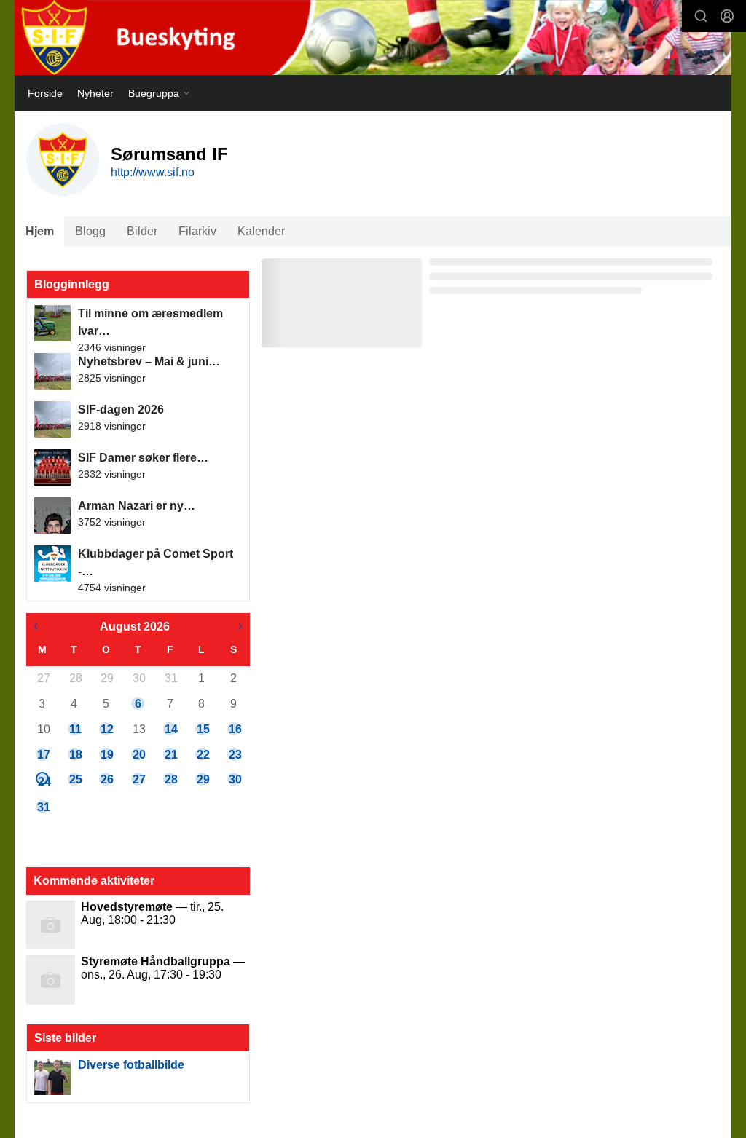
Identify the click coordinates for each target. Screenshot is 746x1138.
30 (138, 678)
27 (43, 678)
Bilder (142, 231)
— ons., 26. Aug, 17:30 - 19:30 (163, 968)
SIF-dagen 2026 (121, 409)
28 (75, 678)
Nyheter (95, 93)
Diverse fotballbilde (131, 1065)
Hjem (39, 231)
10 (43, 729)
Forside (45, 93)
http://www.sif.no (153, 172)
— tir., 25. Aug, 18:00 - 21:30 (152, 913)
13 (138, 729)
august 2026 (135, 626)
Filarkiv (197, 231)
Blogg (90, 231)
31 (170, 678)
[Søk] (701, 16)
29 (106, 678)
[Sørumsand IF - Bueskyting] (373, 37)
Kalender (261, 231)
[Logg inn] (727, 16)
